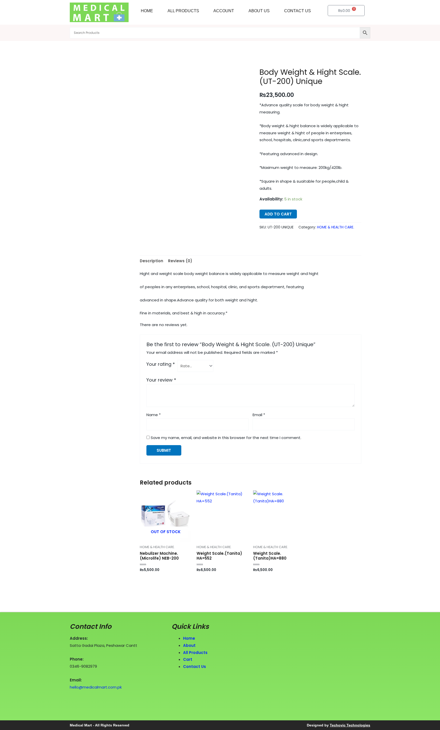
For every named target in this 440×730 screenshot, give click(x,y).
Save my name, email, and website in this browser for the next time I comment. (226, 437)
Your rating (160, 364)
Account (223, 11)
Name (153, 414)
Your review (161, 380)
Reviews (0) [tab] (180, 261)
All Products (183, 11)
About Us (259, 11)
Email (259, 414)
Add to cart (278, 214)
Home (147, 11)
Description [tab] (151, 261)
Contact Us (297, 11)
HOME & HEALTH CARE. (335, 227)
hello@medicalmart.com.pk (96, 687)
